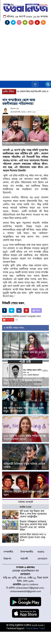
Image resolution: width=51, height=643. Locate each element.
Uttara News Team (35, 628)
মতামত (41, 551)
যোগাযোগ (42, 558)
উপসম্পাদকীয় (27, 551)
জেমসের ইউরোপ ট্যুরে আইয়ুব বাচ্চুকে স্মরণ (24, 493)
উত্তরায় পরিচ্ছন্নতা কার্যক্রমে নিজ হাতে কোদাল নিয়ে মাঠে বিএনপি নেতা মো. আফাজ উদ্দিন (33, 525)
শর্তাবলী (24, 558)
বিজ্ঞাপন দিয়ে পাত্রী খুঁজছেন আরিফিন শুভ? (23, 382)
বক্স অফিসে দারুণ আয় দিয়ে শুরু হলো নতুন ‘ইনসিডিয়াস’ (24, 409)
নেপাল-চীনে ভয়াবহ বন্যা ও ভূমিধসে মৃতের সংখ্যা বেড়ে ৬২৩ (33, 537)
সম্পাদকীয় (8, 551)
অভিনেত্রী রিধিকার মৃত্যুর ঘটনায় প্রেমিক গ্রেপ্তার (24, 465)
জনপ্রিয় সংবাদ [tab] (25, 507)
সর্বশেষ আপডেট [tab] (25, 502)
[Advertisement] (25, 46)
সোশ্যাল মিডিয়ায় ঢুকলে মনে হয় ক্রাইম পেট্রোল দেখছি (24, 354)
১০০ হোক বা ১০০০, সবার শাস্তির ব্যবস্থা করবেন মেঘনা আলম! (25, 437)
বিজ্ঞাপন (7, 558)
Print (37, 310)
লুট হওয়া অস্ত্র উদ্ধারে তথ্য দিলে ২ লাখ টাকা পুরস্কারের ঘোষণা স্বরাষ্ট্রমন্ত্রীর (33, 513)
